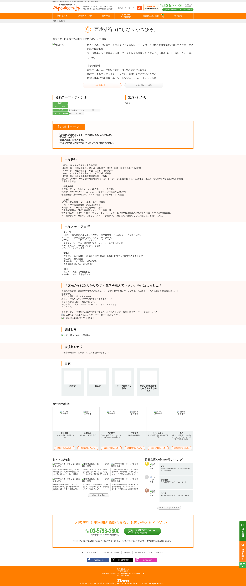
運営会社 (159, 552)
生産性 (93, 110)
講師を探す (62, 15)
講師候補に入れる (102, 85)
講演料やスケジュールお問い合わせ (179, 9)
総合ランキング (85, 15)
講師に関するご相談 (144, 85)
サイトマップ (92, 552)
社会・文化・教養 (61, 113)
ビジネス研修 (60, 106)
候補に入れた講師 (153, 15)
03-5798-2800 (105, 531)
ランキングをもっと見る (169, 507)
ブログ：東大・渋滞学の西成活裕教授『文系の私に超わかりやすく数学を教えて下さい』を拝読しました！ (110, 312)
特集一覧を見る (98, 495)
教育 (60, 103)
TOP (54, 21)
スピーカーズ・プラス (143, 552)
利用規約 (178, 15)
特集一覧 (106, 15)
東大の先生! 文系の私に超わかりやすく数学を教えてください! (106, 291)
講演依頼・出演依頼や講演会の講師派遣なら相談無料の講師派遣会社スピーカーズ (115, 583)
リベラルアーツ (76, 113)
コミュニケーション (76, 110)
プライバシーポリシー (111, 552)
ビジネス (60, 110)
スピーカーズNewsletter (126, 15)
